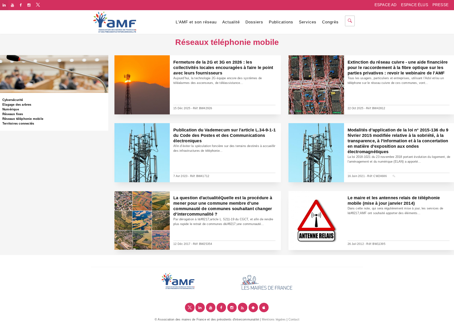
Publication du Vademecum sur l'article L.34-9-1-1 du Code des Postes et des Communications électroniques (224, 135)
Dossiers (254, 22)
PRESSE (440, 5)
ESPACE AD (386, 5)
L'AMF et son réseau (196, 22)
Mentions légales (274, 319)
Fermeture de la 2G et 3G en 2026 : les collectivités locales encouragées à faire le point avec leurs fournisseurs (223, 67)
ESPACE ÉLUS (414, 5)
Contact (293, 319)
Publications (281, 22)
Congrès (330, 22)
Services (307, 22)
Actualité (231, 22)
